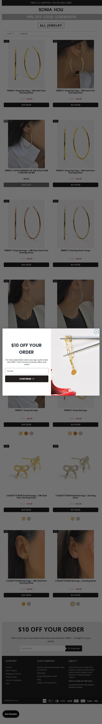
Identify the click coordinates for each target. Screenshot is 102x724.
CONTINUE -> (26, 378)
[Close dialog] (96, 331)
